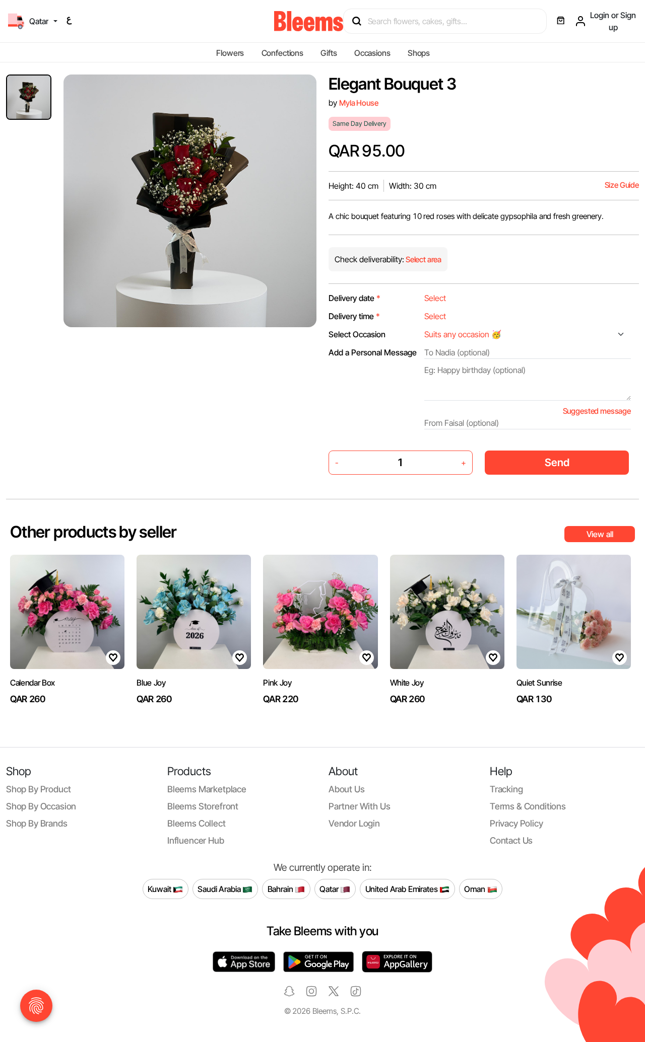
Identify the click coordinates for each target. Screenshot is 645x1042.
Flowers (230, 53)
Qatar (329, 888)
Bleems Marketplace (206, 789)
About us (347, 789)
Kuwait (160, 888)
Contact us (511, 840)
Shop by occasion (41, 806)
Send (557, 462)
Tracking (506, 789)
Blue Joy (151, 683)
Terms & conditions (528, 806)
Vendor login (354, 823)
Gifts (328, 53)
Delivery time (354, 316)
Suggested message (597, 411)
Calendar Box (32, 683)
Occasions (372, 53)
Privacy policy (516, 823)
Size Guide (622, 185)
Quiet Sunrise (539, 683)
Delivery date (354, 298)
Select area (422, 259)
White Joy (407, 683)
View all (600, 534)
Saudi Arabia (220, 888)
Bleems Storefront (202, 806)
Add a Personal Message (373, 352)
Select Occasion (357, 334)
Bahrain (281, 888)
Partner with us (359, 806)
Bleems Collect (196, 823)
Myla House (358, 103)
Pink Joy (277, 683)
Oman (475, 888)
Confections (282, 53)
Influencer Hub (195, 840)
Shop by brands (37, 823)
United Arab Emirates (402, 888)
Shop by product (38, 789)
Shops (419, 53)
